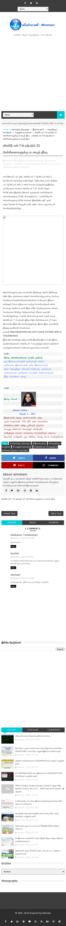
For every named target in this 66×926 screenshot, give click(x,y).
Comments (54, 730)
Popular (33, 730)
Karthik (15, 553)
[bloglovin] (29, 921)
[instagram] (53, 921)
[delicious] (59, 921)
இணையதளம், (50, 160)
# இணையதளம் (39, 443)
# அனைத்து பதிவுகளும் (20, 443)
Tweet (21, 458)
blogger (12, 522)
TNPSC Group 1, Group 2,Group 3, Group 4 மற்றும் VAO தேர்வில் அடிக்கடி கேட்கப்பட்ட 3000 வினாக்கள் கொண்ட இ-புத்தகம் (40, 788)
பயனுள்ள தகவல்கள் (23, 132)
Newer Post (9, 513)
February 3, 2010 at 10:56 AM (23, 578)
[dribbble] (35, 921)
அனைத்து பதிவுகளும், (35, 160)
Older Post (56, 513)
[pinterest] (23, 921)
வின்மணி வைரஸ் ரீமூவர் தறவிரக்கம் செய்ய (32, 736)
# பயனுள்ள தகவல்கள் (22, 446)
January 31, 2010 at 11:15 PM (23, 538)
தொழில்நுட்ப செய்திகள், (13, 163)
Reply (13, 546)
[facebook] (25, 3)
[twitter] (31, 3)
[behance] (47, 921)
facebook (53, 522)
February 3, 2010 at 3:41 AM (22, 557)
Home (5, 129)
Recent (11, 730)
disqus (32, 522)
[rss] (37, 3)
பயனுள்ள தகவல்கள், (32, 163)
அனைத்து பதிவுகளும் (20, 129)
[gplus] (17, 921)
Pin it (21, 465)
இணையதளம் (38, 129)
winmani (15, 574)
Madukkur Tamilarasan (24, 535)
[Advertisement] (33, 74)
